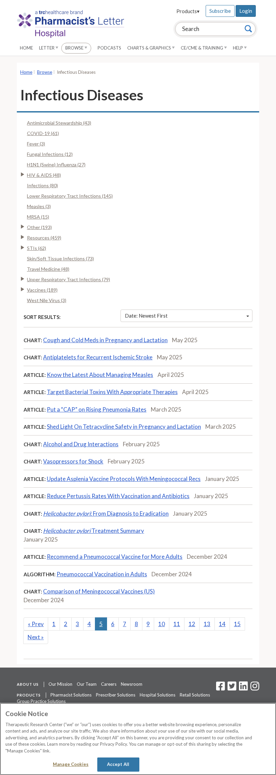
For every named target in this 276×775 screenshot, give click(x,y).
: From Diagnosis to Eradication (106, 513)
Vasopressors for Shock (73, 461)
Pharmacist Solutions (71, 695)
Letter (47, 48)
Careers (108, 684)
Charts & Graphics (149, 48)
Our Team (87, 684)
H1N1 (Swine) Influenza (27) (56, 164)
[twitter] (231, 688)
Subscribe (220, 11)
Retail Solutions (195, 695)
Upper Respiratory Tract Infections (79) (68, 279)
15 (237, 623)
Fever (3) (36, 144)
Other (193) (39, 227)
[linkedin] (243, 688)
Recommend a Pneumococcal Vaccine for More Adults (114, 556)
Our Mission (60, 684)
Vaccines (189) (42, 290)
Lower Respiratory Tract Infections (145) (70, 196)
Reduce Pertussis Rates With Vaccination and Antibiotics (118, 495)
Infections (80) (42, 185)
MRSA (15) (38, 217)
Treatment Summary (93, 530)
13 (207, 623)
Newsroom (131, 684)
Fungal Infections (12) (50, 154)
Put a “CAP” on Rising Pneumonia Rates (96, 409)
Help (238, 48)
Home (26, 48)
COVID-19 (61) (43, 133)
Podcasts (109, 48)
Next (36, 637)
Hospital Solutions (157, 695)
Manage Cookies (71, 764)
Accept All (118, 764)
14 (222, 623)
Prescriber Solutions (115, 695)
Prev (36, 623)
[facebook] (220, 688)
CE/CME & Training (202, 48)
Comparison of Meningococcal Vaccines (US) (99, 591)
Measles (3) (39, 206)
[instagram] (254, 688)
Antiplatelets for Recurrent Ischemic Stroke (97, 357)
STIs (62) (36, 248)
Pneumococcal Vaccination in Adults (102, 574)
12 (191, 623)
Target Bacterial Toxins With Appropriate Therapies (112, 391)
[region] (138, 739)
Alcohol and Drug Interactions (80, 444)
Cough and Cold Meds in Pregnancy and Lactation (105, 340)
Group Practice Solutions (41, 701)
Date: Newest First (146, 316)
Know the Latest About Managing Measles (100, 374)
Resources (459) (44, 237)
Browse (74, 48)
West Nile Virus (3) (46, 300)
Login (245, 11)
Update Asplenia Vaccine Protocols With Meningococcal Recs (124, 478)
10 (161, 623)
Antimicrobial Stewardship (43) (59, 123)
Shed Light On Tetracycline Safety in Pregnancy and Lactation (124, 426)
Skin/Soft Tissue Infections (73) (60, 258)
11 (176, 623)
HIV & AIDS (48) (44, 175)
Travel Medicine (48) (48, 269)
